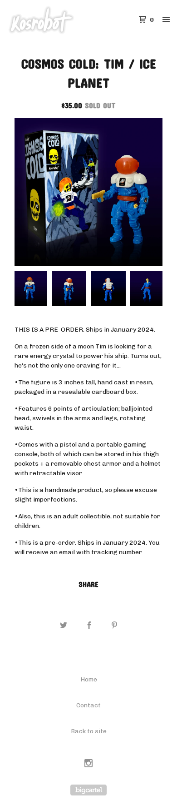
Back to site (89, 731)
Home (88, 679)
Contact (88, 705)
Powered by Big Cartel (88, 790)
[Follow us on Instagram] (88, 764)
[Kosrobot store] (47, 20)
